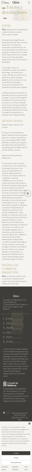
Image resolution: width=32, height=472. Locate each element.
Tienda (7, 323)
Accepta (16, 453)
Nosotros (8, 327)
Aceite (7, 332)
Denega (16, 458)
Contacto (8, 341)
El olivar (7, 318)
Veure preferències (16, 462)
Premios (7, 336)
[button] (29, 423)
